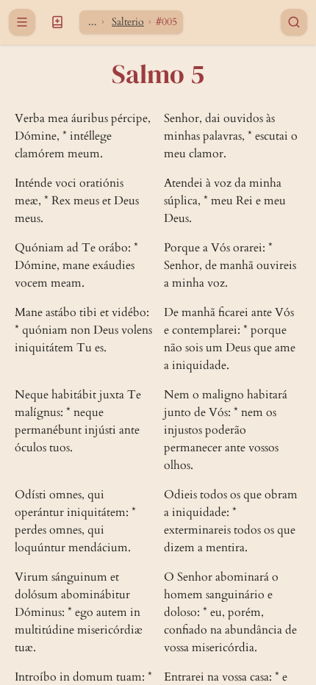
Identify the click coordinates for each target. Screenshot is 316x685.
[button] (57, 22)
